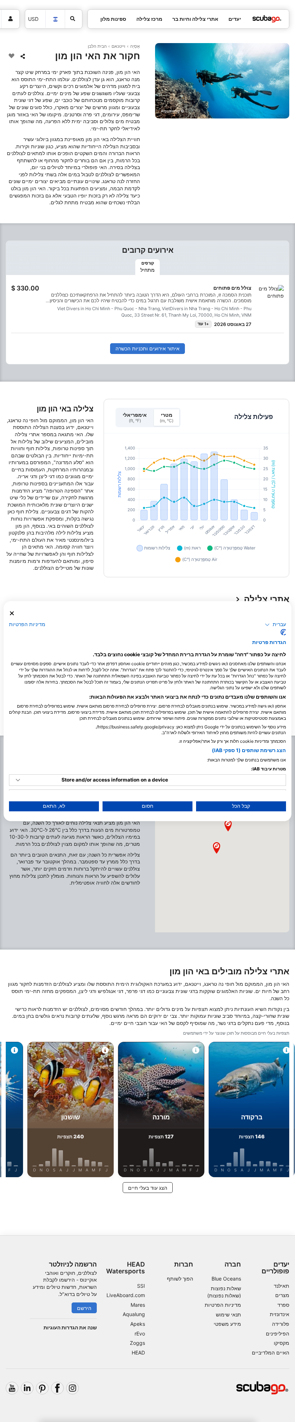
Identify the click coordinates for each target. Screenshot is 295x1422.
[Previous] (283, 1111)
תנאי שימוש (228, 1314)
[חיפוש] (73, 19)
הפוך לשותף (180, 1279)
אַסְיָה (135, 46)
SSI (141, 1286)
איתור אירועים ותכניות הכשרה (147, 348)
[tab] (147, 267)
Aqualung (134, 1314)
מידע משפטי (227, 1324)
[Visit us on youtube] (12, 1388)
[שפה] (55, 19)
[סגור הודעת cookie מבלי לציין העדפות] (12, 613)
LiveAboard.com (125, 1295)
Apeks (137, 1324)
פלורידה (280, 1324)
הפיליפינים (277, 1333)
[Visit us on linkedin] (27, 1388)
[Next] (12, 1111)
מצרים (282, 1295)
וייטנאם (118, 46)
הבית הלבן (97, 46)
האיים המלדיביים (270, 1352)
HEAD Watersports (125, 1267)
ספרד (283, 1305)
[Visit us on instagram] (72, 1388)
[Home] (267, 19)
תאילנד (281, 1286)
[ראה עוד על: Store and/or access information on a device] (18, 780)
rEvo (140, 1333)
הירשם (84, 1308)
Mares (138, 1305)
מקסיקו (281, 1343)
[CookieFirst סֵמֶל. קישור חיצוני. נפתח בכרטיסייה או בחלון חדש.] (283, 632)
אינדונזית (279, 1314)
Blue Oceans (226, 1279)
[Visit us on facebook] (57, 1388)
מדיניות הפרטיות (223, 1305)
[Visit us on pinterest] (42, 1388)
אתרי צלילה (266, 599)
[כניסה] (10, 19)
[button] (216, 848)
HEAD (138, 1352)
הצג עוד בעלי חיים (147, 1188)
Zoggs (137, 1343)
